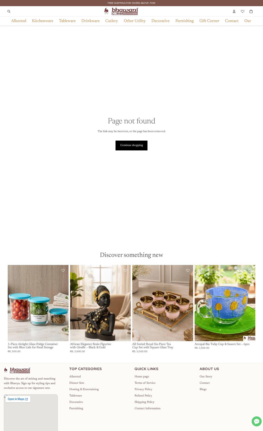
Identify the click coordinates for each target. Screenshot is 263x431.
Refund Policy (143, 395)
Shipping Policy (144, 402)
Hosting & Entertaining (84, 389)
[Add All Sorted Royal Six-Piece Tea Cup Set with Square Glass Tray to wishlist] (187, 270)
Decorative (76, 402)
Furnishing (76, 408)
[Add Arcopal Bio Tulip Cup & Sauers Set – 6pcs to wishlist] (249, 270)
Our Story (206, 376)
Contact (205, 383)
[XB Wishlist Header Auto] (242, 11)
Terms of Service (145, 383)
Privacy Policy (143, 389)
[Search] (9, 11)
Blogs (203, 389)
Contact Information (148, 408)
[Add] (62, 335)
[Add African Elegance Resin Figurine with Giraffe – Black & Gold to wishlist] (125, 270)
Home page (142, 376)
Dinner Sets (76, 383)
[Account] (234, 11)
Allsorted (75, 376)
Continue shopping (131, 145)
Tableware (75, 395)
